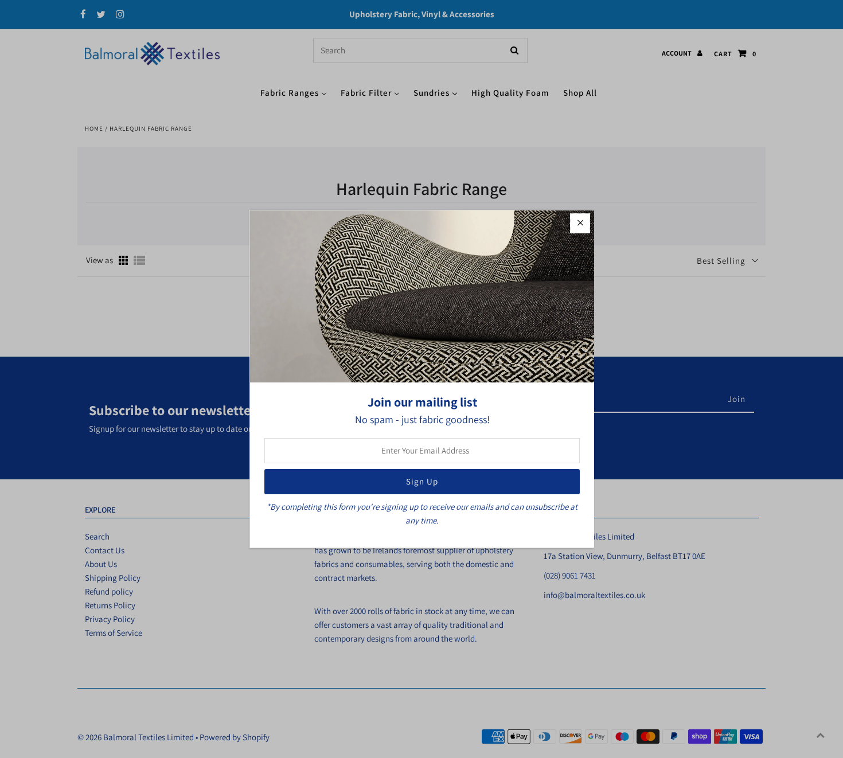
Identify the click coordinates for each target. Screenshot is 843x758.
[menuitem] (293, 92)
